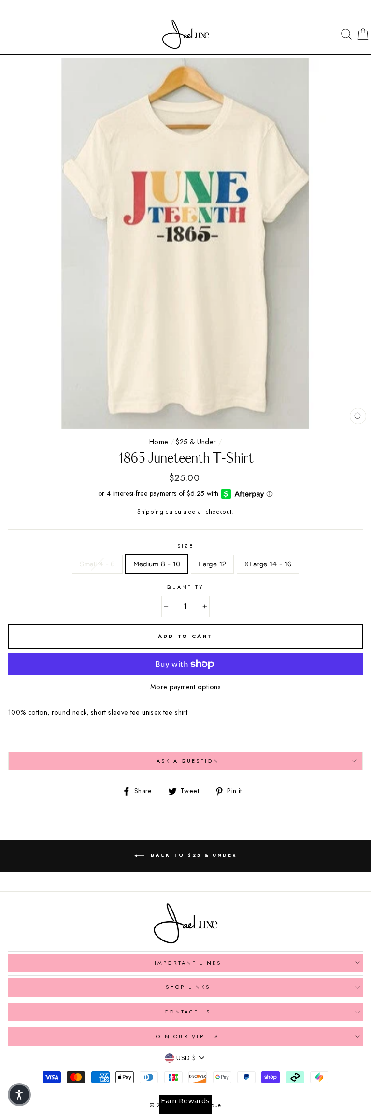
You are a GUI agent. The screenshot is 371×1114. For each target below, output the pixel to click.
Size (185, 546)
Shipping (150, 511)
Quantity (185, 587)
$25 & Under (196, 442)
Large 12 (212, 564)
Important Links (188, 963)
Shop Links (188, 987)
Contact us (188, 1011)
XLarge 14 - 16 (267, 564)
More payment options (185, 687)
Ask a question (188, 761)
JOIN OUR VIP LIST (188, 1036)
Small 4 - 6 (97, 564)
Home (158, 442)
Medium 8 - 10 (157, 564)
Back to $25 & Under (192, 855)
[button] (19, 1094)
